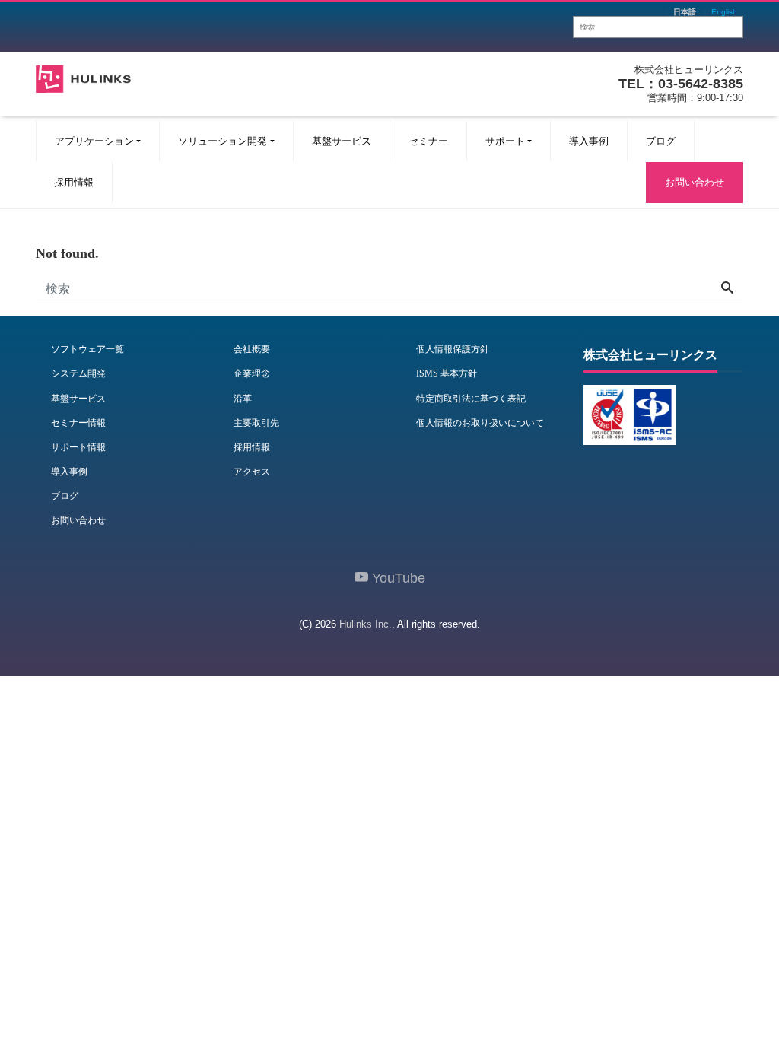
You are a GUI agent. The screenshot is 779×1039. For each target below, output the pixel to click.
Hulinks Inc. (365, 624)
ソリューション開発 (222, 141)
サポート (505, 141)
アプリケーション (94, 141)
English (724, 12)
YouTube (396, 578)
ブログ (661, 141)
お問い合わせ (694, 182)
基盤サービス (341, 141)
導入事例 (589, 141)
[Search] (727, 289)
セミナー (428, 141)
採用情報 (74, 182)
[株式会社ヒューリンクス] (83, 77)
